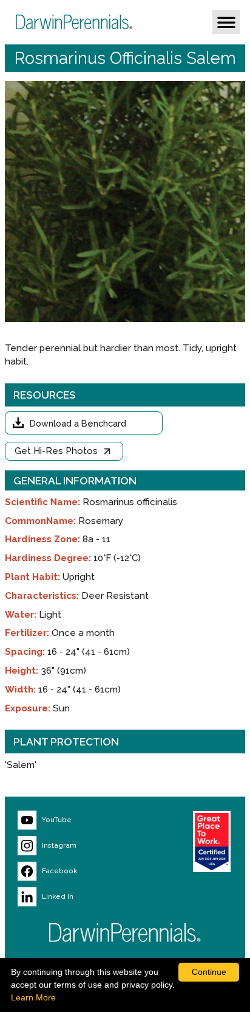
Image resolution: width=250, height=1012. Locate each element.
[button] (226, 22)
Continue (209, 972)
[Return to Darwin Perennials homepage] (125, 932)
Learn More (33, 997)
